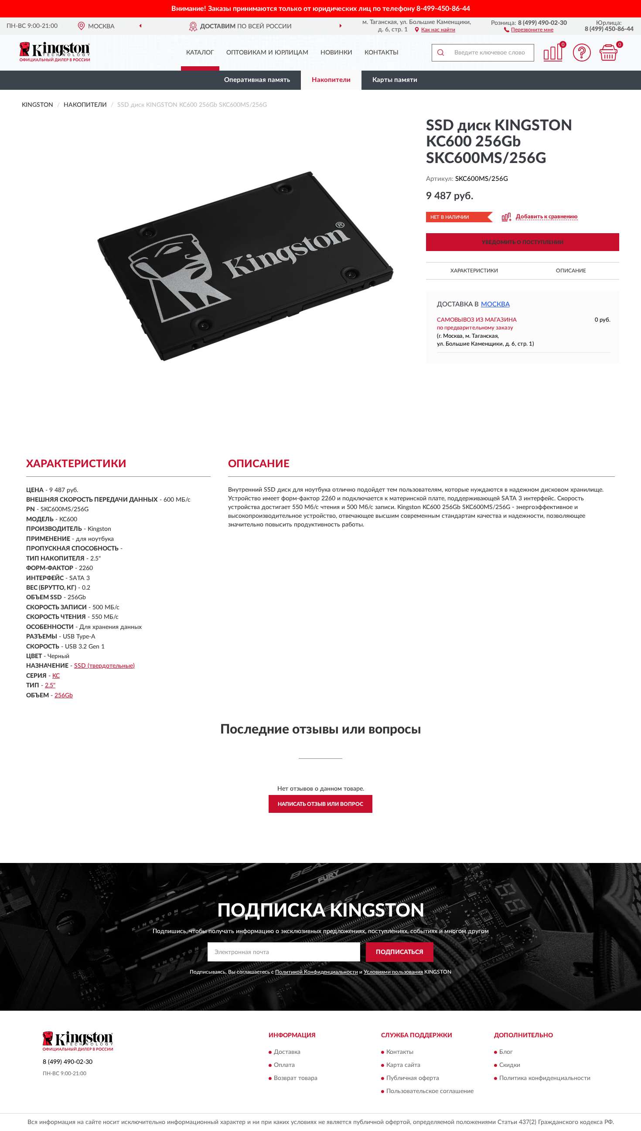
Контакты (382, 53)
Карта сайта (403, 1066)
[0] (608, 52)
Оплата (284, 1066)
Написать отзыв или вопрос (320, 804)
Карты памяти (394, 80)
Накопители (331, 80)
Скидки (509, 1066)
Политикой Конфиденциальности (316, 972)
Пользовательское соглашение (430, 1092)
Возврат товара (295, 1079)
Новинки (336, 53)
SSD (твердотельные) (104, 666)
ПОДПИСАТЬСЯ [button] (399, 952)
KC (56, 676)
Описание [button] (571, 270)
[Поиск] (440, 52)
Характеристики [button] (474, 270)
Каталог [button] (200, 53)
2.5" (50, 686)
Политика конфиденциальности (544, 1079)
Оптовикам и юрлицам (267, 53)
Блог (506, 1052)
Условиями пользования (393, 972)
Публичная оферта (412, 1079)
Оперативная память (257, 80)
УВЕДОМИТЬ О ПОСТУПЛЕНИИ (522, 242)
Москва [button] (495, 304)
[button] (528, 29)
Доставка (287, 1052)
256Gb (64, 696)
